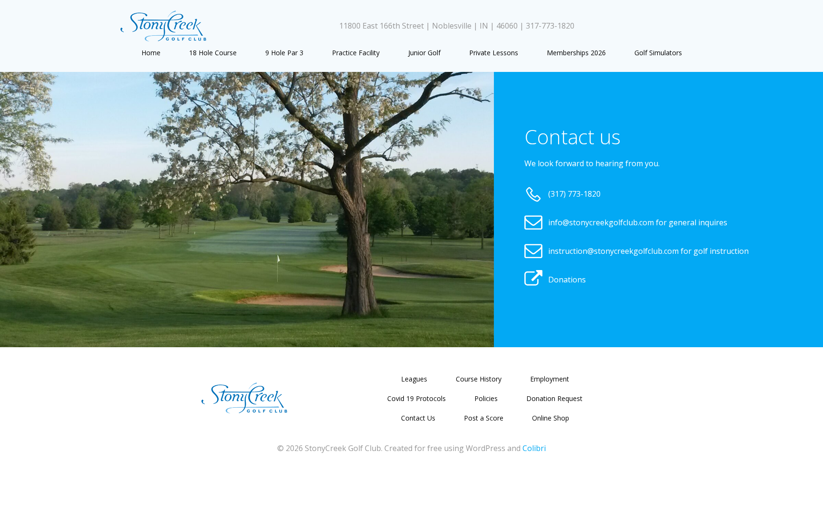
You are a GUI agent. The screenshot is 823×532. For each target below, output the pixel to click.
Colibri (534, 448)
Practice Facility (356, 52)
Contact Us (418, 417)
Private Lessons (493, 52)
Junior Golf (424, 52)
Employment (549, 378)
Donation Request (554, 398)
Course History (479, 378)
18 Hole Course (213, 52)
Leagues (414, 378)
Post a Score (483, 417)
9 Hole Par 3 (284, 52)
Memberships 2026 (576, 52)
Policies (486, 398)
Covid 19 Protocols (416, 398)
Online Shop (550, 417)
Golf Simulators (658, 52)
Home (151, 52)
